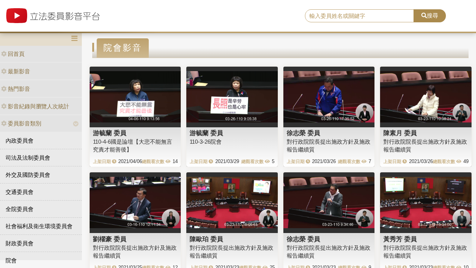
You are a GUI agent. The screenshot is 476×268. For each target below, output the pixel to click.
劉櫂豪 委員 (109, 239)
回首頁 (16, 54)
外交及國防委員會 (28, 175)
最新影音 (19, 71)
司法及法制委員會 (28, 157)
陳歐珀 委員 (206, 239)
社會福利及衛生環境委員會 (39, 226)
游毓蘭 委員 (109, 133)
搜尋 (432, 15)
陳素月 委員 (400, 133)
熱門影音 (19, 89)
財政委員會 (19, 243)
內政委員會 (19, 140)
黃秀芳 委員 (400, 239)
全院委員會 (19, 209)
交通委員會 (19, 192)
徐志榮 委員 (303, 133)
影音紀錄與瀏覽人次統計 (38, 106)
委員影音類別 (24, 123)
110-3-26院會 (206, 141)
